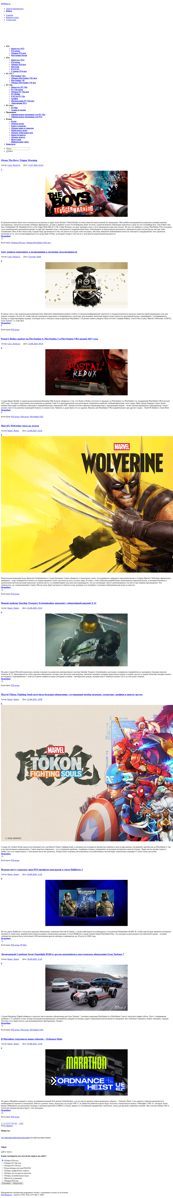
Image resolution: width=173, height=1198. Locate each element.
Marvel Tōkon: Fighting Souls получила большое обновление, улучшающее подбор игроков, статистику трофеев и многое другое (71, 694)
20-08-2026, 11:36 (34, 874)
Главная (9, 15)
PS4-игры (24, 417)
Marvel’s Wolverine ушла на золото (20, 425)
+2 (2, 1112)
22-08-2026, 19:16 (34, 608)
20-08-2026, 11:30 (34, 959)
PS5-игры (15, 329)
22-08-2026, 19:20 (34, 431)
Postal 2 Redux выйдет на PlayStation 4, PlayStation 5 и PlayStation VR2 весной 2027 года (49, 338)
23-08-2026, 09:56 (35, 344)
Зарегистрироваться (14, 9)
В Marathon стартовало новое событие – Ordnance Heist (31, 1039)
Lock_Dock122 (13, 165)
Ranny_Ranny (13, 431)
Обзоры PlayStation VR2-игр (38, 243)
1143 (21, 1123)
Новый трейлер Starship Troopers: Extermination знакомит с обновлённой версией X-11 (48, 603)
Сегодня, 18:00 (34, 257)
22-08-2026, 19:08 (34, 699)
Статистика (11, 20)
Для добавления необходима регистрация (15, 1138)
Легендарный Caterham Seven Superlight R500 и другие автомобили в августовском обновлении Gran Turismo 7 (62, 954)
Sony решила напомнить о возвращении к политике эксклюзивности (39, 252)
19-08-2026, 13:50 (34, 1044)
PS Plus (23, 945)
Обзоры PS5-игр (18, 243)
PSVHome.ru (5, 4)
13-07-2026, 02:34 (35, 165)
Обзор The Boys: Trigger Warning (19, 160)
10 (16, 1123)
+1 (2, 590)
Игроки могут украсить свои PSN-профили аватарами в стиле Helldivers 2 (42, 869)
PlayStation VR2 (36, 417)
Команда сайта (12, 17)
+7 (2, 238)
